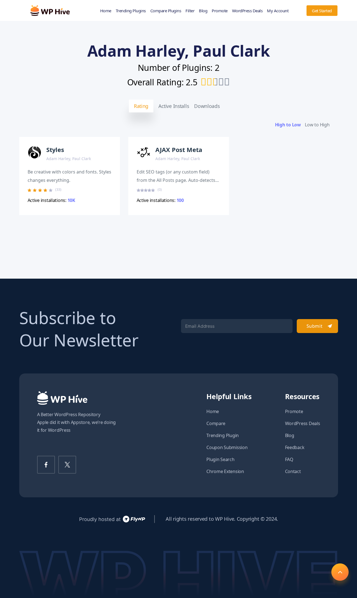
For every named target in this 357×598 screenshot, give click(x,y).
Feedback (295, 447)
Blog (203, 10)
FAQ (289, 459)
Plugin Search (220, 459)
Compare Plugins (165, 10)
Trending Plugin (222, 435)
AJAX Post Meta (178, 150)
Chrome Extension (225, 471)
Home (105, 10)
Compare (215, 423)
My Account (277, 10)
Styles (55, 150)
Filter (189, 10)
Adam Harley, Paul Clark (68, 158)
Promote (220, 10)
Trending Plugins (131, 10)
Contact (293, 471)
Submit (314, 326)
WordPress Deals (247, 10)
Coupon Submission (226, 447)
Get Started (322, 10)
